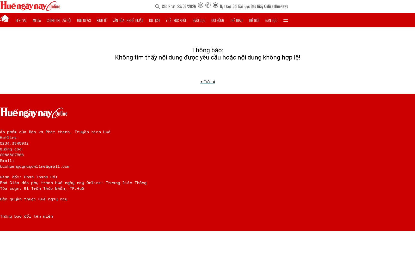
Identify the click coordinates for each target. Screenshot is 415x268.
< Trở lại (207, 81)
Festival (21, 20)
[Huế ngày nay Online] (30, 9)
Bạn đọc (271, 20)
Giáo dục (199, 20)
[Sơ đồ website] (200, 6)
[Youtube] (215, 6)
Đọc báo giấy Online (258, 6)
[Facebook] (208, 6)
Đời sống (217, 20)
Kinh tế (102, 20)
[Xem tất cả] (285, 20)
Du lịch (154, 20)
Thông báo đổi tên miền (26, 216)
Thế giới (254, 20)
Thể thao (236, 20)
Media (37, 20)
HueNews (281, 6)
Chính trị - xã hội (59, 20)
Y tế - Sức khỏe (176, 20)
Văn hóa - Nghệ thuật (128, 20)
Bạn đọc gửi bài (231, 6)
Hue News (84, 20)
